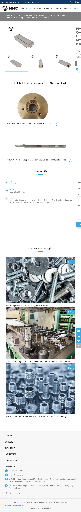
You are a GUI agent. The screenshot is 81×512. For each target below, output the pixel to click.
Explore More (58, 8)
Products (28, 8)
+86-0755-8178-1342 (12, 2)
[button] (76, 63)
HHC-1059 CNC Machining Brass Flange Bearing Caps (29, 123)
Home (22, 8)
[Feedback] (78, 340)
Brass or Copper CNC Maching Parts (53, 15)
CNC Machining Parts (30, 15)
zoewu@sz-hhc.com (33, 2)
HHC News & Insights (40, 248)
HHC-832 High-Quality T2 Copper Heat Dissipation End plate (29, 17)
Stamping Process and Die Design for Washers (27, 305)
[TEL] (78, 335)
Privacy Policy (46, 508)
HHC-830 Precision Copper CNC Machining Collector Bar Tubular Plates (36, 160)
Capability (49, 8)
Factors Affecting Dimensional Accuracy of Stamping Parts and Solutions (39, 361)
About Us (42, 8)
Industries (35, 8)
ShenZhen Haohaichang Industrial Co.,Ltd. (37, 502)
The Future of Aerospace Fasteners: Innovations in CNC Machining (36, 416)
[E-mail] (78, 330)
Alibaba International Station (16, 505)
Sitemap (33, 508)
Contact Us (67, 8)
